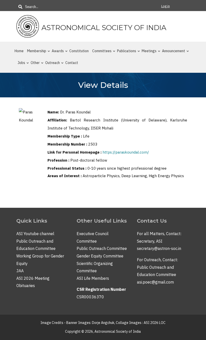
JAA (20, 270)
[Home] (27, 26)
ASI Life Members (93, 278)
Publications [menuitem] (125, 53)
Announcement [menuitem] (172, 53)
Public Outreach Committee (102, 248)
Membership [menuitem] (35, 53)
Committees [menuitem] (100, 53)
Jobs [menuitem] (20, 64)
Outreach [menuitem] (51, 64)
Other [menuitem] (34, 64)
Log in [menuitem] (165, 6)
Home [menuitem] (19, 51)
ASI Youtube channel (35, 233)
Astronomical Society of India (103, 27)
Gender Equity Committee (100, 255)
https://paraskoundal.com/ (125, 152)
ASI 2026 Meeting (32, 278)
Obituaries (25, 285)
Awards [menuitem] (56, 53)
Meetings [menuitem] (148, 53)
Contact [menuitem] (71, 62)
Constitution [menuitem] (79, 51)
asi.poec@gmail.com (155, 282)
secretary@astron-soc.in (159, 248)
